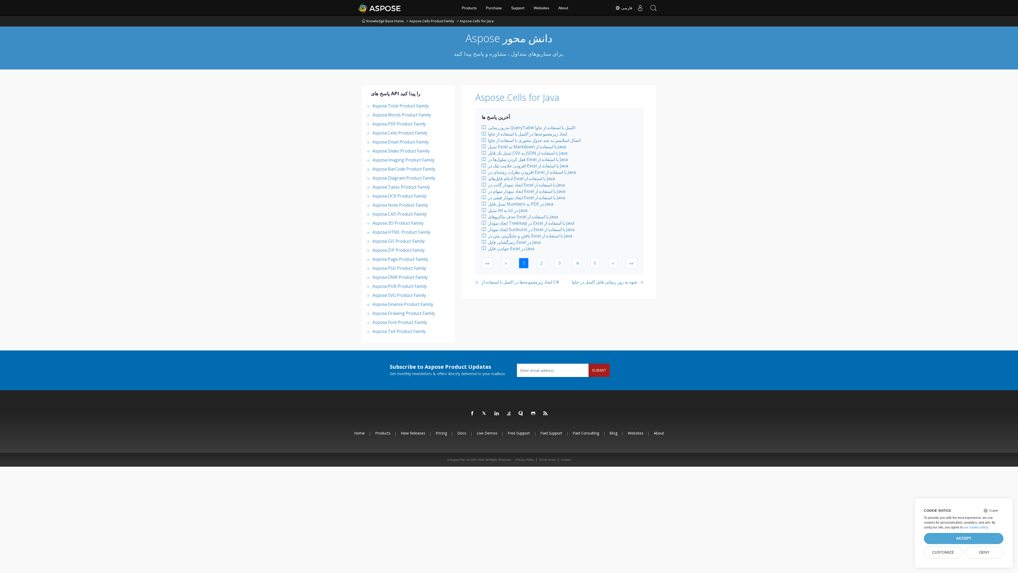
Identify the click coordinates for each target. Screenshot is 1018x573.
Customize (943, 552)
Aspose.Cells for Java (517, 97)
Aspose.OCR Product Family (399, 196)
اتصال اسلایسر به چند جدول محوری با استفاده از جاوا (534, 140)
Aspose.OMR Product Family (400, 277)
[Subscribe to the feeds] (545, 413)
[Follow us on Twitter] (484, 413)
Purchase (494, 8)
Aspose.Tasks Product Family (401, 187)
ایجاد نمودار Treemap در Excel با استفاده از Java (530, 223)
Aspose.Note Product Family (400, 205)
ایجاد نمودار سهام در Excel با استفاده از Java (526, 191)
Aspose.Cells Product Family (399, 133)
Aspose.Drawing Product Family (403, 313)
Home (359, 433)
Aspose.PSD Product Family (399, 268)
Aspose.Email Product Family (400, 142)
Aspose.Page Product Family (400, 259)
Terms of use (547, 459)
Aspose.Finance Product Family (402, 304)
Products (469, 8)
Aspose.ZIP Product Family (398, 250)
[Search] (653, 8)
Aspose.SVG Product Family (399, 295)
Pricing (441, 433)
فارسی (626, 8)
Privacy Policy (525, 459)
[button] (612, 263)
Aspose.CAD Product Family (399, 214)
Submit (599, 370)
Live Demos (487, 433)
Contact (566, 459)
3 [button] (559, 263)
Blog (613, 433)
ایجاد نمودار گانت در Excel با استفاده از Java (526, 185)
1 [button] (524, 263)
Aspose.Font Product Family (399, 322)
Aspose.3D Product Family (398, 223)
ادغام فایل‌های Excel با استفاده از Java (521, 178)
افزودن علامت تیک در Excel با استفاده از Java (527, 166)
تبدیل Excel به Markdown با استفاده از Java (526, 147)
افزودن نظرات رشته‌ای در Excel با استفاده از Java (531, 172)
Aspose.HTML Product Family (401, 232)
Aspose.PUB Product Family (399, 286)
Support (517, 8)
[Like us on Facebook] (472, 413)
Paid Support (551, 433)
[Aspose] (380, 8)
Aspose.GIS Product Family (398, 241)
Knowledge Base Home (385, 21)
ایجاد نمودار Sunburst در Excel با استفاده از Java (530, 229)
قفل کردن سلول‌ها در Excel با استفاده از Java (527, 159)
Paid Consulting (586, 433)
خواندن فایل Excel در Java (510, 248)
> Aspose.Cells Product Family (430, 21)
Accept (963, 538)
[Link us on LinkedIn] (496, 413)
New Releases (413, 433)
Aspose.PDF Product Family (399, 124)
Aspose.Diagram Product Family (403, 178)
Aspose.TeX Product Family (399, 331)
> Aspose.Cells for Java (475, 21)
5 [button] (595, 263)
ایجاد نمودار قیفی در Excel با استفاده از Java (526, 198)
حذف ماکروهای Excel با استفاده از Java (522, 217)
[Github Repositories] (533, 413)
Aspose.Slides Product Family (400, 151)
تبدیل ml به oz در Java (507, 210)
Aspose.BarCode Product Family (403, 169)
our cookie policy (976, 527)
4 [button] (577, 263)
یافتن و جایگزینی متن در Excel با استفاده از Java (529, 236)
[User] (640, 8)
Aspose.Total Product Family (400, 106)
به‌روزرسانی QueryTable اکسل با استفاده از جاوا (531, 128)
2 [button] (541, 263)
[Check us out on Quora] (521, 413)
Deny (984, 552)
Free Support (519, 433)
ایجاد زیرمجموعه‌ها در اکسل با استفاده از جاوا (527, 134)
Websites (541, 8)
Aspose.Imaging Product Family (403, 160)
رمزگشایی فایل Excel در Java (514, 242)
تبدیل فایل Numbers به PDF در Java (520, 204)
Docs (461, 433)
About (563, 8)
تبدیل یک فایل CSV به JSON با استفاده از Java (527, 153)
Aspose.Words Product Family (401, 115)
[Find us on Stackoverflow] (509, 413)
